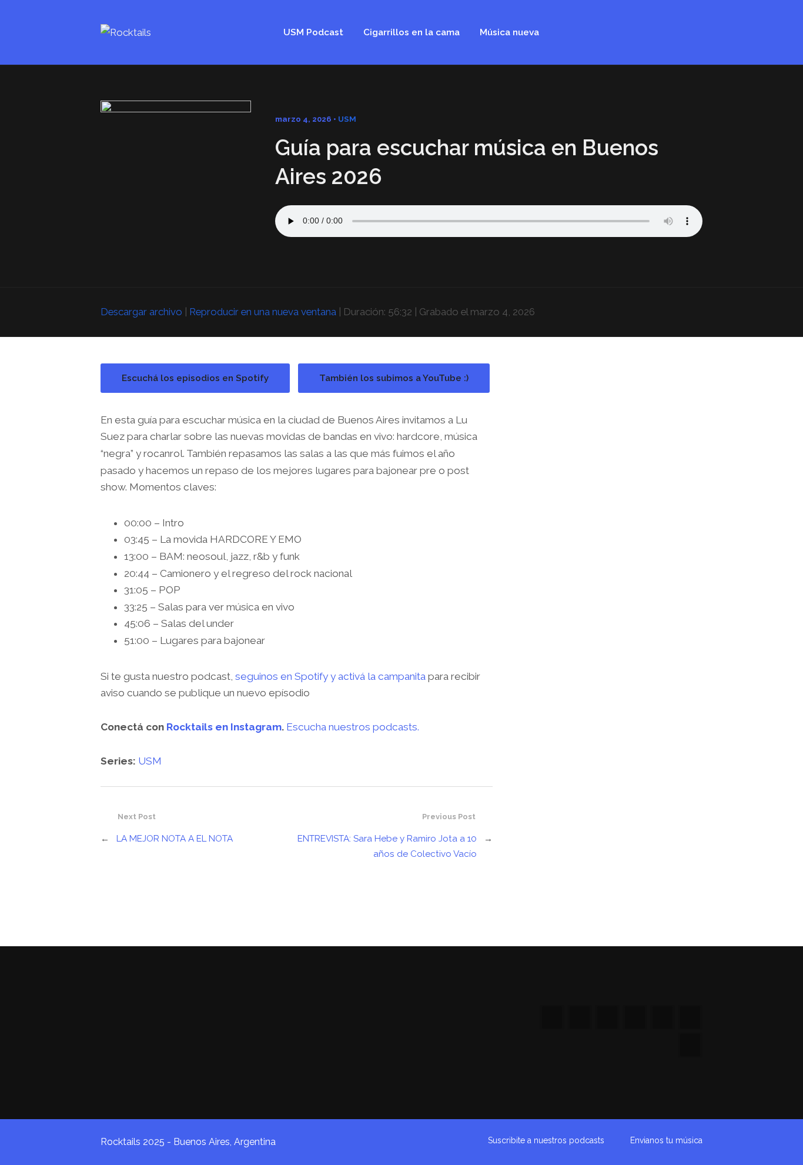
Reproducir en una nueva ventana (262, 312)
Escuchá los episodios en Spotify (195, 378)
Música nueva (509, 32)
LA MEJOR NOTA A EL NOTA (174, 838)
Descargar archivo (141, 312)
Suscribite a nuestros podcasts (546, 1140)
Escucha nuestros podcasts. (352, 727)
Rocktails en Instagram (224, 727)
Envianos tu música (666, 1140)
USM (347, 118)
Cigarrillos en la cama (411, 32)
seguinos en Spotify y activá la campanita (330, 676)
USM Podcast (313, 32)
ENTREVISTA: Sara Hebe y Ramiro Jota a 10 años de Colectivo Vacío (386, 846)
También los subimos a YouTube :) (394, 378)
